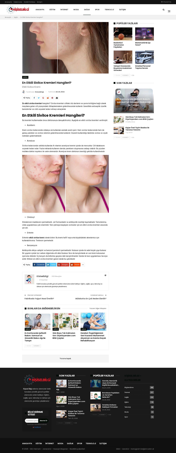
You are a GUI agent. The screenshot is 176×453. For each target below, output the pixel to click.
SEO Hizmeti (35, 449)
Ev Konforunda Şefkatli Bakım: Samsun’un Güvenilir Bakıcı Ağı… (69, 385)
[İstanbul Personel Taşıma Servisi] (144, 57)
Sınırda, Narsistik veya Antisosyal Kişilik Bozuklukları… (110, 383)
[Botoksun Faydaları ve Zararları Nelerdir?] (95, 395)
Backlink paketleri (77, 449)
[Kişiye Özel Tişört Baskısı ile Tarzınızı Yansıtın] (119, 130)
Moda (76, 9)
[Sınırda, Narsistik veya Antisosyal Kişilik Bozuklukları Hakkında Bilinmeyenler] (95, 383)
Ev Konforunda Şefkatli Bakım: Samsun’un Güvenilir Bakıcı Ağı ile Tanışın (134, 102)
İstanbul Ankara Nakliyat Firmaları (110, 406)
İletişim (39, 2)
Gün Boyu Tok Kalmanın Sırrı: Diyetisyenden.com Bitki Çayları (139, 118)
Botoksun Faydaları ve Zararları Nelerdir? (110, 395)
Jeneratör (47, 449)
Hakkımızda (18, 2)
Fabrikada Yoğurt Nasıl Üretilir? (39, 298)
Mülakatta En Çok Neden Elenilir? (90, 298)
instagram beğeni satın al (142, 449)
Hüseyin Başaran (60, 449)
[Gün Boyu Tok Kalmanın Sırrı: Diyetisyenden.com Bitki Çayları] (65, 322)
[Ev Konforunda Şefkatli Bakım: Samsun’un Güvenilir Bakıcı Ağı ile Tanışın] (37, 322)
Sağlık (87, 9)
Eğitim (52, 9)
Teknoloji (109, 9)
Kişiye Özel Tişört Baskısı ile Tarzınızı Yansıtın (137, 128)
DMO (118, 449)
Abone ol (43, 420)
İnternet (64, 9)
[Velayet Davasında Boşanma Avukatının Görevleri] (123, 57)
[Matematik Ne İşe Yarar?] (144, 33)
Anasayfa (8, 2)
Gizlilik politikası (29, 2)
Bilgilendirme (129, 387)
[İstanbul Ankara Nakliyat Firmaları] (95, 407)
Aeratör (125, 449)
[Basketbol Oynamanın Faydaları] (123, 33)
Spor (97, 9)
